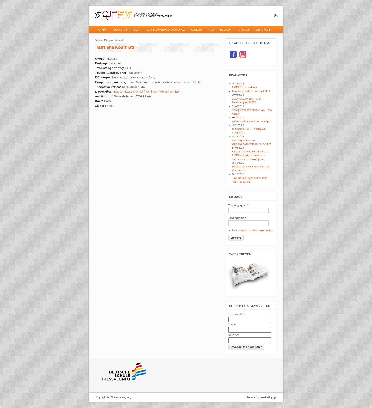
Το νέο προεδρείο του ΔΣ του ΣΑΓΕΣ (251, 91)
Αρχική (98, 40)
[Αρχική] (133, 23)
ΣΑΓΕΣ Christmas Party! (244, 87)
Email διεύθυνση (237, 314)
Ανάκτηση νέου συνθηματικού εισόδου (252, 230)
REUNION (226, 29)
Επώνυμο (233, 334)
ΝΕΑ (211, 29)
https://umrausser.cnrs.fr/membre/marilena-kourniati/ (146, 91)
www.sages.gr (124, 397)
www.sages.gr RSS (276, 15)
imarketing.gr (268, 397)
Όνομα (232, 324)
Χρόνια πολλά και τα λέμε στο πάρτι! (251, 121)
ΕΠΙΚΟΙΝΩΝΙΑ (263, 29)
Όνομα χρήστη (238, 205)
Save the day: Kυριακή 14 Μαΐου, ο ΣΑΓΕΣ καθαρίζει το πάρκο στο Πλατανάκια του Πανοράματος (250, 155)
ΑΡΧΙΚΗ (102, 29)
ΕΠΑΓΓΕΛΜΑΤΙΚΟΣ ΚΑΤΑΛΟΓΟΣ (166, 29)
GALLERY (197, 29)
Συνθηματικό (237, 217)
